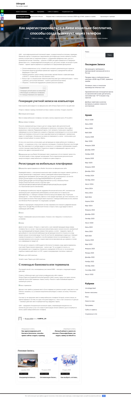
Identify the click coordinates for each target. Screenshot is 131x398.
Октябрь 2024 (90, 180)
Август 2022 (89, 274)
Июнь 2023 (89, 231)
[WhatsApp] (2, 11)
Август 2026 (89, 120)
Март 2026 (88, 141)
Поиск (87, 52)
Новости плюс (90, 301)
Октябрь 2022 (89, 266)
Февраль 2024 (90, 210)
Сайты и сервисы (53, 12)
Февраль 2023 (90, 249)
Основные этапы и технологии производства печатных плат (95, 87)
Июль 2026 (89, 124)
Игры (32, 12)
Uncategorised (90, 288)
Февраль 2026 (90, 145)
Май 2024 (88, 197)
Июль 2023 (89, 227)
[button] (44, 88)
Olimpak (20, 3)
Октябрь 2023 (89, 219)
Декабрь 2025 (90, 150)
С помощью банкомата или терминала (32, 95)
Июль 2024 (89, 188)
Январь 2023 (89, 253)
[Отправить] (2, 29)
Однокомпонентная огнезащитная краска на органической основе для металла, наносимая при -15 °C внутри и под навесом (99, 95)
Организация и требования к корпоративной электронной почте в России (97, 71)
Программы (40, 12)
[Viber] (2, 18)
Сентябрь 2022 (90, 270)
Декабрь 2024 (90, 171)
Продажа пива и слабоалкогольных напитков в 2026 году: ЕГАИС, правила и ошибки (65, 16)
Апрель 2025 (89, 158)
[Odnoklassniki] (2, 25)
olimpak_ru (41, 319)
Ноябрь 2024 (89, 176)
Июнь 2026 (89, 128)
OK (104, 396)
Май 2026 (88, 133)
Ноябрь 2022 (89, 261)
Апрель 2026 (89, 137)
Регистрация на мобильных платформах (33, 93)
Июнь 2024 (89, 193)
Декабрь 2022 (89, 257)
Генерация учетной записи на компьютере (33, 91)
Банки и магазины (21, 12)
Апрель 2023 (89, 240)
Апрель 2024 (89, 201)
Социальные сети (67, 12)
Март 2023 (88, 244)
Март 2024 (89, 206)
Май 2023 (88, 236)
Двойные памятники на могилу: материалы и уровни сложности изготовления (96, 104)
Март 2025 (88, 163)
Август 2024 (89, 184)
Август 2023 (89, 223)
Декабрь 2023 (89, 214)
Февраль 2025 (90, 167)
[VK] (2, 22)
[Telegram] (2, 14)
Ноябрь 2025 (89, 154)
